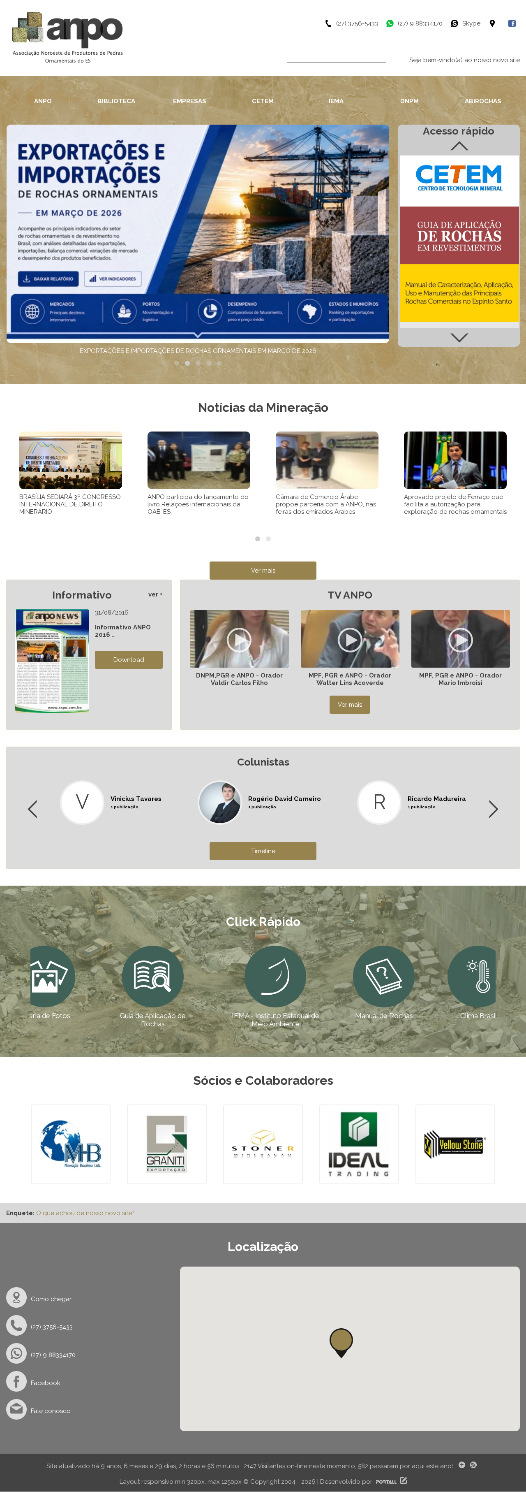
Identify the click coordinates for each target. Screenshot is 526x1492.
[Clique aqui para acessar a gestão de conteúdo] (402, 1481)
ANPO (43, 101)
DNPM (409, 101)
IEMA (336, 101)
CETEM (263, 101)
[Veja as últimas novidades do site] (460, 1466)
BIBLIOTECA (116, 101)
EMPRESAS (189, 101)
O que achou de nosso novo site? (85, 1213)
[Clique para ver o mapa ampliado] (498, 23)
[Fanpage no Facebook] (514, 23)
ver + (155, 594)
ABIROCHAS (483, 101)
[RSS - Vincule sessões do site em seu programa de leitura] (474, 1466)
